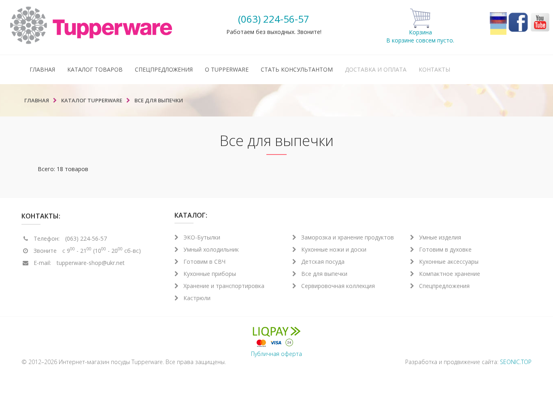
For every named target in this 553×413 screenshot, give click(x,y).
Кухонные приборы (209, 273)
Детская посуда (323, 261)
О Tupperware (227, 69)
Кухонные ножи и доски (333, 249)
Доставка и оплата (375, 69)
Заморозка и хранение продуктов (347, 237)
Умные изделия (440, 237)
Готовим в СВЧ (204, 261)
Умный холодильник (211, 249)
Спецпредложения (164, 69)
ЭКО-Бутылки (201, 237)
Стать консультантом (297, 69)
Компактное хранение (449, 273)
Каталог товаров (95, 69)
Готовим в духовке (445, 249)
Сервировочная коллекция (338, 286)
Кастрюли (197, 298)
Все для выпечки (324, 273)
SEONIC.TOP (516, 362)
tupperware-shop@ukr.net (91, 263)
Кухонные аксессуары (449, 261)
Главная (42, 69)
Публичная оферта (276, 354)
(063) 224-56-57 (273, 18)
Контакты (434, 69)
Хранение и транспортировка (223, 286)
